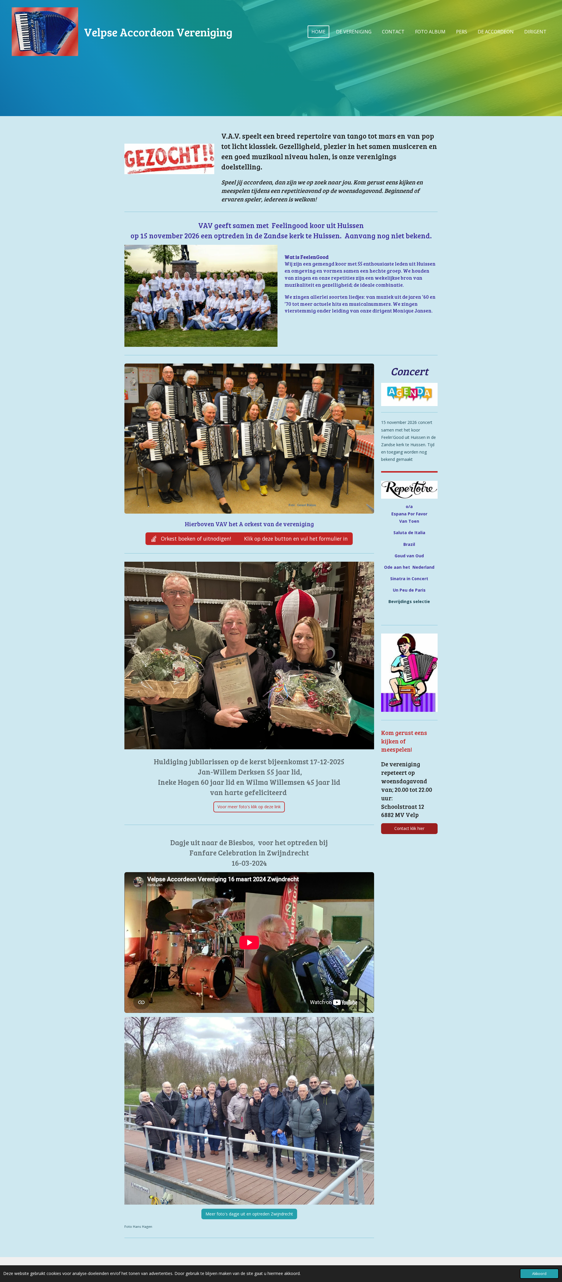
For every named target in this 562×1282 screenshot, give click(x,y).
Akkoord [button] (539, 1273)
